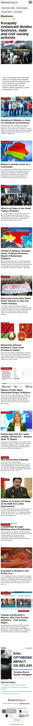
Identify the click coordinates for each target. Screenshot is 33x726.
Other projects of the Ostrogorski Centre (16, 708)
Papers (3, 648)
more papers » (28, 648)
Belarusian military (7, 12)
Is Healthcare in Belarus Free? (10, 693)
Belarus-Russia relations (8, 8)
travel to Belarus (18, 12)
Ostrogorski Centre (25, 703)
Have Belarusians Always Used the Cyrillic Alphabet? (17, 691)
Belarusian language (22, 8)
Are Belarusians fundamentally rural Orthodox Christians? (14, 688)
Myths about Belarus (8, 682)
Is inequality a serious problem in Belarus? (14, 685)
